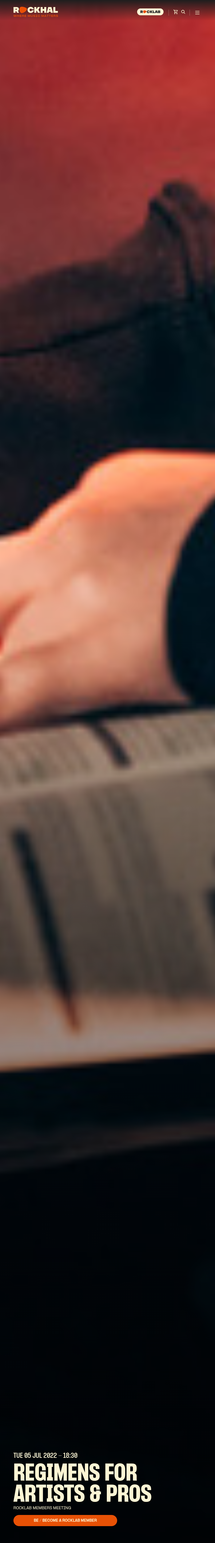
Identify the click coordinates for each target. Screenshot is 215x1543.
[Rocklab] (151, 12)
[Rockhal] (35, 12)
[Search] (183, 12)
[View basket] (175, 13)
